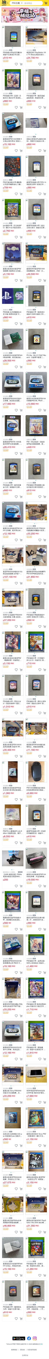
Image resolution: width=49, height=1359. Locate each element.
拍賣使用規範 (32, 1349)
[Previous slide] (3, 36)
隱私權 (22, 1349)
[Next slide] (21, 36)
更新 (40, 1344)
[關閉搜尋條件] (22, 3)
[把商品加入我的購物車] (21, 64)
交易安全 (25, 1355)
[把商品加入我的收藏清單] (16, 64)
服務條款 (14, 1349)
